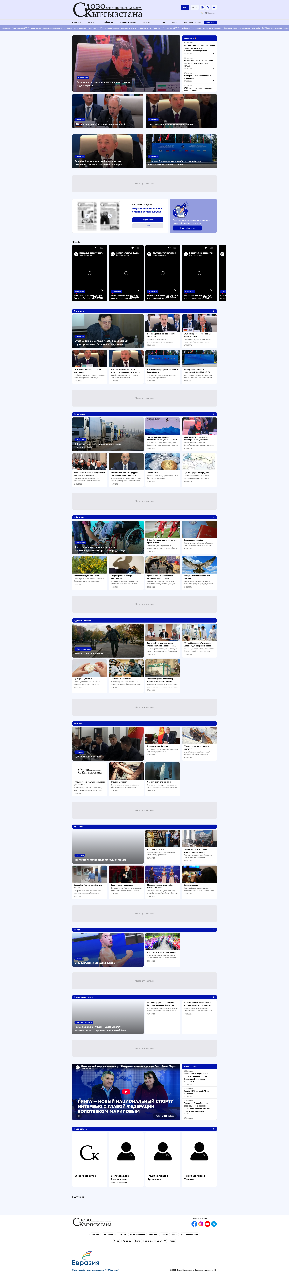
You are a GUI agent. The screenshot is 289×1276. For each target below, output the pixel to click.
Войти (185, 7)
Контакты (127, 1241)
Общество (108, 22)
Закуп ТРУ (161, 1241)
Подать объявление (187, 228)
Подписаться (210, 22)
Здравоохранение (128, 22)
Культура (161, 22)
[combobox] (195, 7)
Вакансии (149, 1241)
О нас (116, 1241)
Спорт (174, 22)
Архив (148, 226)
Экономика (93, 22)
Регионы (146, 22)
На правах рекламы (192, 22)
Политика (76, 22)
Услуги (138, 1241)
